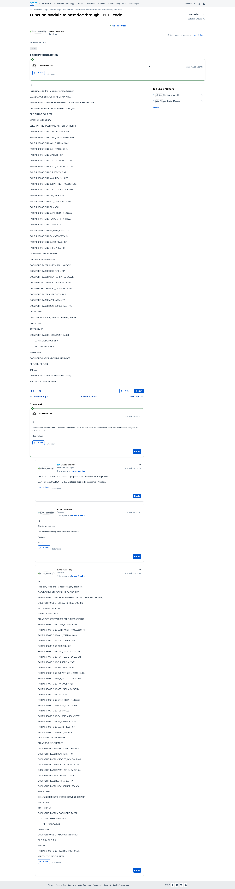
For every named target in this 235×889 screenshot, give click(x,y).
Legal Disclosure (84, 885)
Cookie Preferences (121, 885)
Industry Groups (55, 10)
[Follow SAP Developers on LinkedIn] (186, 885)
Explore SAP (190, 4)
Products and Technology (64, 4)
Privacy (50, 885)
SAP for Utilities (68, 10)
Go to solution (119, 26)
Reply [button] (139, 391)
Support (107, 885)
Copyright (72, 885)
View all (156, 107)
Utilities (33, 48)
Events (111, 4)
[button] (195, 35)
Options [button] (203, 14)
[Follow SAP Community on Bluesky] (177, 885)
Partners (101, 4)
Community (45, 3)
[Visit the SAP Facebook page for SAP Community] (172, 885)
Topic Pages (134, 4)
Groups (80, 4)
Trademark (97, 885)
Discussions (80, 10)
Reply (137, 452)
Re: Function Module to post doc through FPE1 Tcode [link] (104, 10)
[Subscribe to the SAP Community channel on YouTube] (181, 885)
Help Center (121, 4)
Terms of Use (61, 885)
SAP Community (35, 10)
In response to (72, 471)
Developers (90, 4)
